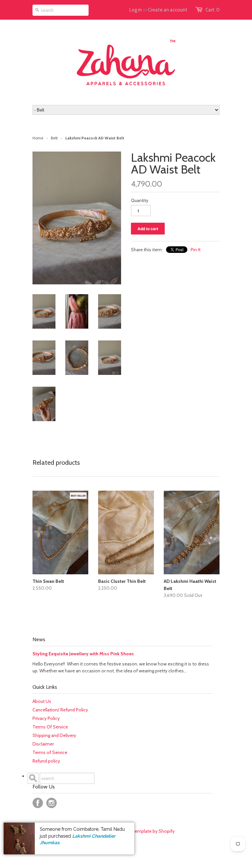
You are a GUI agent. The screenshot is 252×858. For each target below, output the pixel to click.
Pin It (195, 250)
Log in (135, 10)
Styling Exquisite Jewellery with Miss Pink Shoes (83, 654)
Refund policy (46, 761)
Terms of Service (49, 752)
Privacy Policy (46, 718)
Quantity (139, 200)
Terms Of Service (50, 727)
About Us (41, 701)
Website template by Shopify (145, 831)
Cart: (212, 10)
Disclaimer (43, 744)
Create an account (167, 10)
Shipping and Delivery (54, 735)
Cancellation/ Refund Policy (60, 710)
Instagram (51, 803)
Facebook (37, 803)
